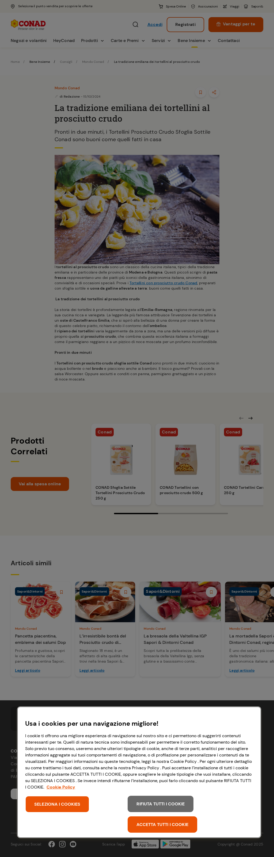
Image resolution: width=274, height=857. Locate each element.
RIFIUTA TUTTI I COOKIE (160, 804)
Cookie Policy (61, 787)
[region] (139, 772)
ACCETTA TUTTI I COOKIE (162, 824)
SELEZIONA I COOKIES (57, 804)
